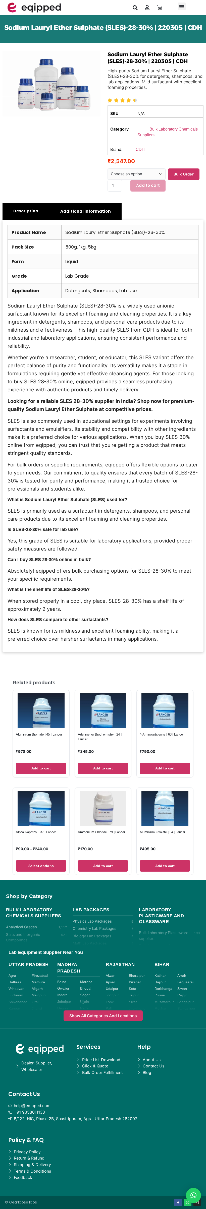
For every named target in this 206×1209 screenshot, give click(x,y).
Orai (35, 1002)
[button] (135, 8)
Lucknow (16, 995)
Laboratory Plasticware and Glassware (161, 915)
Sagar (85, 995)
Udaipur (112, 989)
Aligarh (37, 989)
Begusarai (185, 982)
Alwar (110, 976)
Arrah (181, 976)
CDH (140, 149)
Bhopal (85, 988)
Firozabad (40, 976)
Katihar (160, 976)
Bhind (61, 982)
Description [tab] (25, 211)
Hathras (15, 982)
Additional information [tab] (85, 211)
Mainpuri (38, 995)
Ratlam (85, 1008)
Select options (41, 866)
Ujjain (84, 1002)
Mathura (38, 982)
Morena (86, 982)
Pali (109, 1008)
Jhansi (37, 1008)
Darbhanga (163, 989)
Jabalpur (64, 1002)
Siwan (182, 989)
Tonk (110, 1002)
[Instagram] (197, 1202)
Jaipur (134, 995)
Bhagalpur (185, 1002)
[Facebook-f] (178, 1202)
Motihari (160, 1008)
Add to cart (148, 185)
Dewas (62, 1008)
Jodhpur (112, 995)
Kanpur (14, 1008)
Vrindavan (16, 989)
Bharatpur (137, 976)
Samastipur (186, 1008)
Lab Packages (91, 909)
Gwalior (63, 988)
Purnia (159, 995)
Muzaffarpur (164, 1002)
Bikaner (135, 982)
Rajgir (182, 995)
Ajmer (110, 982)
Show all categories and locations (103, 1015)
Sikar (133, 1002)
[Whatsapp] (187, 1202)
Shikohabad (18, 1002)
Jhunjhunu (137, 1008)
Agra (12, 976)
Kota (132, 989)
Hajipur (160, 982)
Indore (62, 995)
